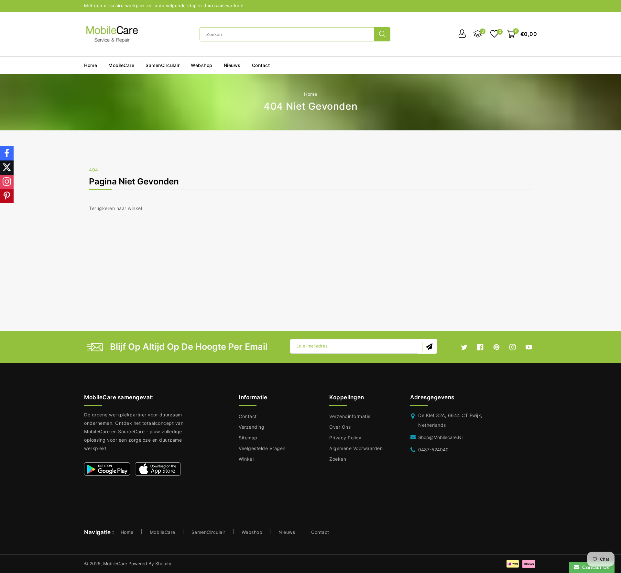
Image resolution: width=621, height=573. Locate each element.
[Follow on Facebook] (7, 153)
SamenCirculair (163, 65)
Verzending (251, 427)
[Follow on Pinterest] (7, 196)
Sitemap (248, 437)
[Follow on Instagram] (7, 182)
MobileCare (162, 532)
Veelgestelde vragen (262, 448)
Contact (248, 416)
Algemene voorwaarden (356, 448)
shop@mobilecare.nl (440, 437)
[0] (494, 34)
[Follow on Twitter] (7, 167)
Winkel (246, 459)
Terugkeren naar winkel (115, 208)
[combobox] (287, 34)
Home (310, 94)
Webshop (201, 65)
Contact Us (594, 567)
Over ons (340, 427)
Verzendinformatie (350, 416)
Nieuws (286, 532)
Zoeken (337, 459)
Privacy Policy (345, 437)
